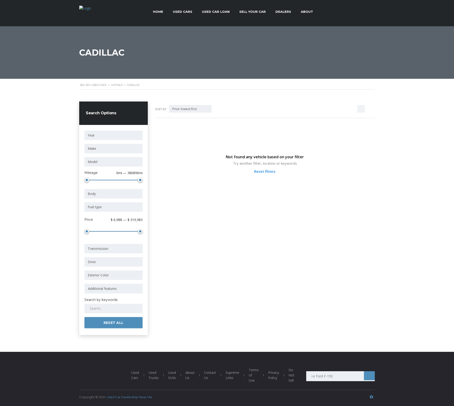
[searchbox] (113, 288)
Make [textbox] (92, 148)
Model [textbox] (92, 161)
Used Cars (135, 375)
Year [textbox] (91, 135)
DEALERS (283, 11)
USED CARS (182, 11)
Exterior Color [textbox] (98, 275)
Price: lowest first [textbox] (184, 109)
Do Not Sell (291, 375)
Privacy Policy (273, 375)
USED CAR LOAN (216, 11)
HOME (158, 11)
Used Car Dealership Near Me (129, 397)
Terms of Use (254, 375)
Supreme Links (232, 375)
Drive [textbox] (92, 262)
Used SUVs (172, 375)
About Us (190, 375)
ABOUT (307, 11)
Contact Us (210, 375)
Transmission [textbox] (98, 248)
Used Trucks (153, 375)
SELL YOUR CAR (252, 11)
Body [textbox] (92, 193)
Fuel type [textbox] (95, 207)
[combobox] (113, 135)
